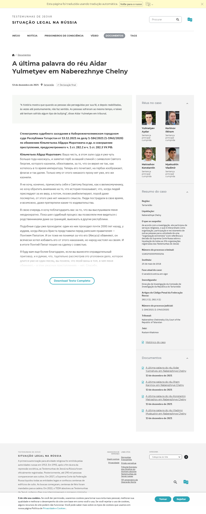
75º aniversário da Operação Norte (129, 481)
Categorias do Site (160, 457)
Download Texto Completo (72, 280)
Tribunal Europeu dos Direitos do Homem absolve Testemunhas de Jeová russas (129, 471)
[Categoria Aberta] (186, 457)
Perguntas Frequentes (126, 458)
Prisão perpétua (128, 463)
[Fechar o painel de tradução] (202, 4)
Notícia (32, 35)
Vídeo (95, 35)
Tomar (163, 499)
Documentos (114, 35)
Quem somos (113, 459)
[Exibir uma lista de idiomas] (149, 4)
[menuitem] (16, 35)
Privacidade (113, 463)
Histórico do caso (156, 342)
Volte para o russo (131, 4)
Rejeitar (181, 499)
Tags (133, 35)
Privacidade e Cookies (54, 508)
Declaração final (68, 84)
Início (16, 35)
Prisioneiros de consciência (64, 35)
